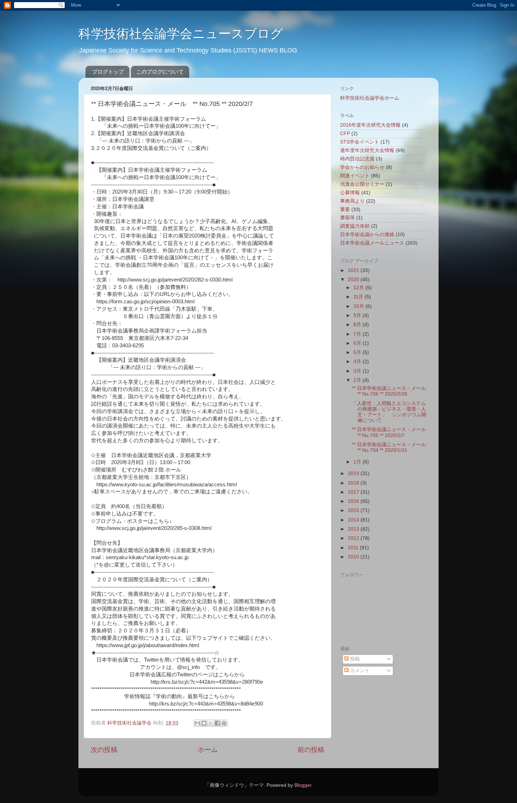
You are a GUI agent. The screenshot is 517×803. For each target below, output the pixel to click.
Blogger (302, 785)
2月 (358, 380)
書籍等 (347, 217)
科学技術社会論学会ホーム (369, 98)
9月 (358, 315)
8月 (358, 324)
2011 (354, 547)
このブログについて (160, 72)
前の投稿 (311, 749)
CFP (345, 133)
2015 (354, 510)
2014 (354, 520)
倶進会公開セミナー (362, 184)
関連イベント (355, 175)
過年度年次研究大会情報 (367, 150)
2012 (354, 538)
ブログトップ (108, 72)
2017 (354, 492)
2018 (354, 483)
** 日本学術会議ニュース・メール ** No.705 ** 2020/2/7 (391, 432)
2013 (354, 529)
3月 (358, 371)
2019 (354, 473)
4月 (358, 361)
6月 (358, 343)
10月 (359, 306)
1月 (358, 461)
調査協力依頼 (355, 226)
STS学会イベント (359, 142)
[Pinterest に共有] (224, 723)
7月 (358, 334)
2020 (354, 279)
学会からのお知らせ (362, 167)
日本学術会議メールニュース (372, 243)
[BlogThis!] (204, 723)
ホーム (208, 749)
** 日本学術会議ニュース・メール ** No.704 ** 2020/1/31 (391, 447)
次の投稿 (104, 749)
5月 (358, 352)
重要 (345, 209)
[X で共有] (210, 723)
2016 (354, 501)
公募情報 (350, 192)
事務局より (352, 201)
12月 (359, 287)
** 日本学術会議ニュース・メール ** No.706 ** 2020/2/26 (391, 391)
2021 (354, 270)
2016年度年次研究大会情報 (370, 125)
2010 (354, 556)
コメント (359, 670)
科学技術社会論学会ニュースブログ (180, 33)
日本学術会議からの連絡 (367, 234)
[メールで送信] (197, 723)
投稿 (354, 659)
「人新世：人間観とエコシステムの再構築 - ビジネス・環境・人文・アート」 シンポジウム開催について (389, 412)
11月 (359, 296)
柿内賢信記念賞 (357, 159)
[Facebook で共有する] (217, 723)
